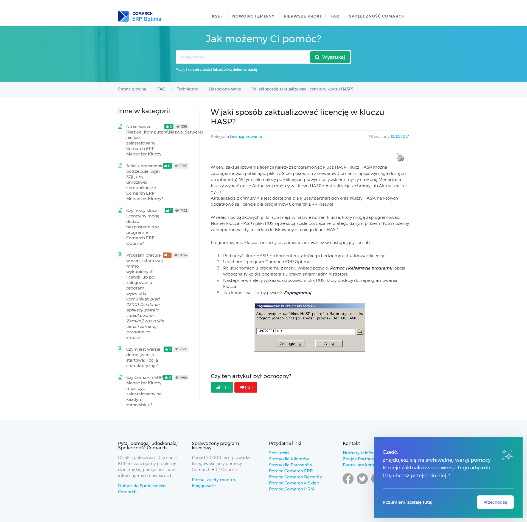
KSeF (217, 16)
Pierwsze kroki (302, 16)
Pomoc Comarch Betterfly (295, 477)
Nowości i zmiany (253, 16)
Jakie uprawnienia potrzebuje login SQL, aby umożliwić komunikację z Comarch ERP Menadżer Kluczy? (145, 182)
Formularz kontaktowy (366, 464)
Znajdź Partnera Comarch (369, 458)
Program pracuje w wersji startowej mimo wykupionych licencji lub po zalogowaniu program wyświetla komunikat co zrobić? (145, 296)
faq (335, 16)
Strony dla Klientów (289, 458)
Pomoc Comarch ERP (291, 470)
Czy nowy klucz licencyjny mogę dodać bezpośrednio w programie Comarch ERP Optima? (142, 227)
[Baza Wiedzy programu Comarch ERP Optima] (139, 16)
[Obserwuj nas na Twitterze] (362, 483)
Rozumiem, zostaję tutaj (407, 502)
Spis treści (279, 452)
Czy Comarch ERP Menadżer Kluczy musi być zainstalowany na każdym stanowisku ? (144, 391)
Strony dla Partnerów (290, 464)
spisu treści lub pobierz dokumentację (225, 69)
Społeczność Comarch (377, 16)
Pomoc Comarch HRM (291, 489)
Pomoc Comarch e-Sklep (294, 483)
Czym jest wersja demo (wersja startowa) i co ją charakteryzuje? (143, 357)
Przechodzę (495, 502)
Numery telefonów (362, 452)
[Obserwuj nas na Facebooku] (348, 483)
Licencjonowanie (246, 136)
